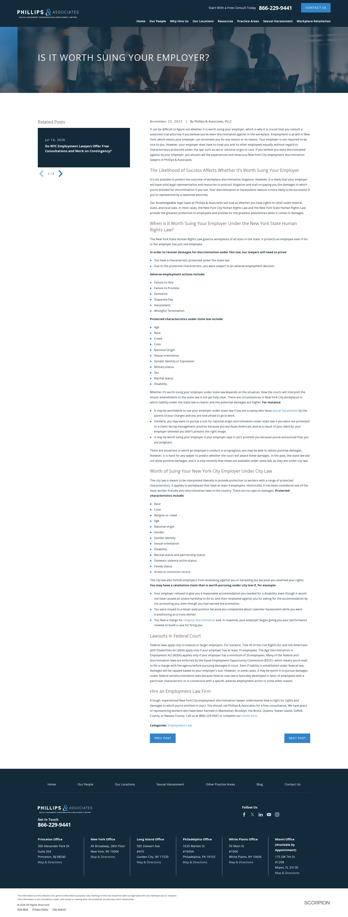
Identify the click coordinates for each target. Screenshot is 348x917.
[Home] (48, 13)
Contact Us (316, 8)
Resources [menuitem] (225, 21)
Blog (260, 784)
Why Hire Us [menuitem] (179, 21)
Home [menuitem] (140, 21)
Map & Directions (50, 862)
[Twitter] (252, 814)
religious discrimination (199, 620)
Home (52, 784)
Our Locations (125, 784)
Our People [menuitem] (157, 21)
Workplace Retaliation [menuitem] (314, 21)
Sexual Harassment (170, 784)
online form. (250, 716)
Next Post (297, 738)
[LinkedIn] (261, 814)
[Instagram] (277, 814)
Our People (85, 784)
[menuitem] (22, 909)
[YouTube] (269, 814)
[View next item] (60, 173)
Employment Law (180, 725)
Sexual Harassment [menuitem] (278, 21)
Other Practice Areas (220, 784)
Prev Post (162, 738)
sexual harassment (285, 410)
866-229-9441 (275, 7)
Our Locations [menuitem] (203, 21)
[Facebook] (244, 814)
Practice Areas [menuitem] (248, 21)
